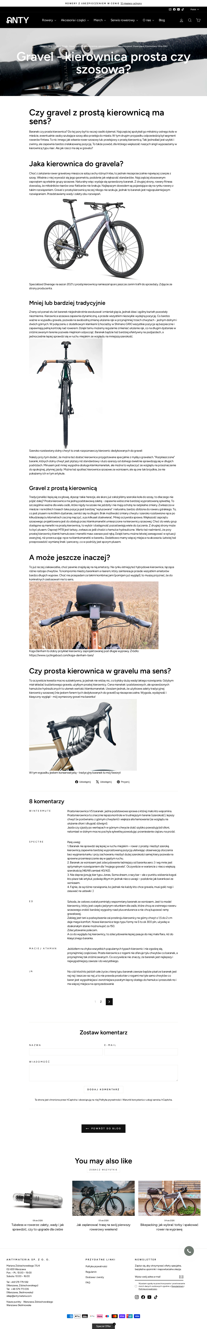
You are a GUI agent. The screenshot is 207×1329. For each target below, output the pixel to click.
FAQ (88, 1282)
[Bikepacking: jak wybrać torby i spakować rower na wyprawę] (169, 1198)
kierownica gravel (125, 46)
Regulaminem (177, 1286)
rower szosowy (90, 139)
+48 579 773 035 (20, 1288)
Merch (98, 20)
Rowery (48, 20)
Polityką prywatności (148, 1289)
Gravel (72, 46)
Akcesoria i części (73, 20)
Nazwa (35, 1045)
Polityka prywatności (110, 1099)
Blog (162, 20)
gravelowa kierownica (107, 46)
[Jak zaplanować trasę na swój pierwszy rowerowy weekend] (103, 1198)
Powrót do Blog (105, 1128)
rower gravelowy (60, 173)
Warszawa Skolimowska (18, 1305)
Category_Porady (60, 46)
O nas (147, 20)
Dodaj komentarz (103, 1089)
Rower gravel (138, 46)
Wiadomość (39, 1061)
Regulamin (91, 1271)
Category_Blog (46, 46)
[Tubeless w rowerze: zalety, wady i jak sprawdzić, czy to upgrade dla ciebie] (37, 1198)
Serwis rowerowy (123, 20)
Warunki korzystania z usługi (138, 1099)
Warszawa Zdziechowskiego (38, 1301)
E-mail (110, 1045)
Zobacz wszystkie (103, 1170)
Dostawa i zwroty (95, 1277)
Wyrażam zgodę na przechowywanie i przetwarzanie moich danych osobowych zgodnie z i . (162, 1286)
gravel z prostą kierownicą (86, 46)
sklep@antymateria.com (19, 1295)
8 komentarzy (151, 46)
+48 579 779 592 (19, 1282)
